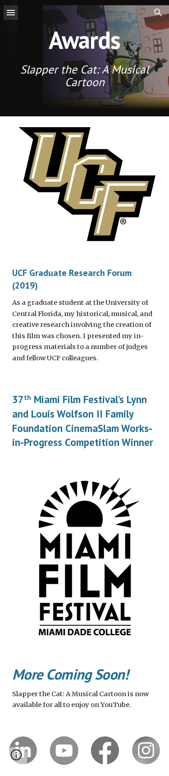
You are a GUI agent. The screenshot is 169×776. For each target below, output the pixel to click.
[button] (11, 12)
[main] (85, 58)
